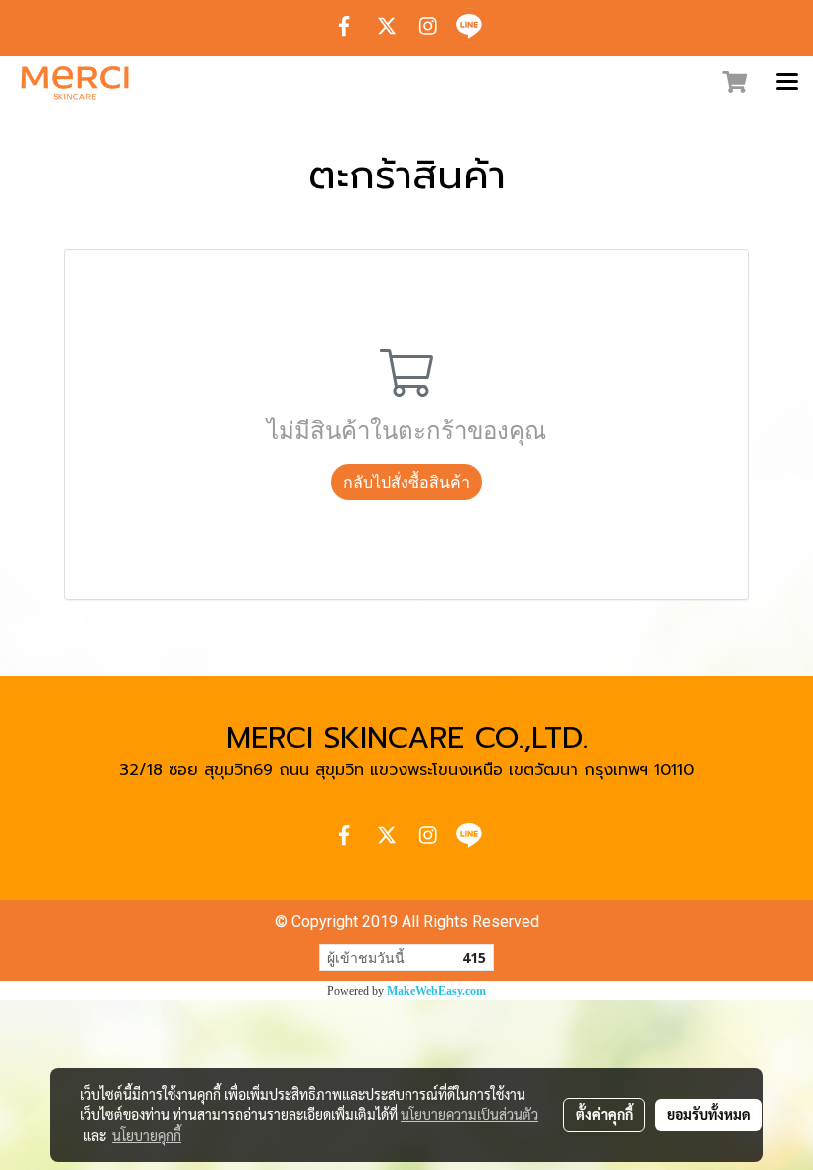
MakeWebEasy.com (436, 990)
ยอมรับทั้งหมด (709, 1114)
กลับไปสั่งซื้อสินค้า (406, 482)
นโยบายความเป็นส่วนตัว (469, 1114)
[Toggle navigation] (787, 83)
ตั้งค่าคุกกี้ (604, 1114)
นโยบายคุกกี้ (146, 1135)
